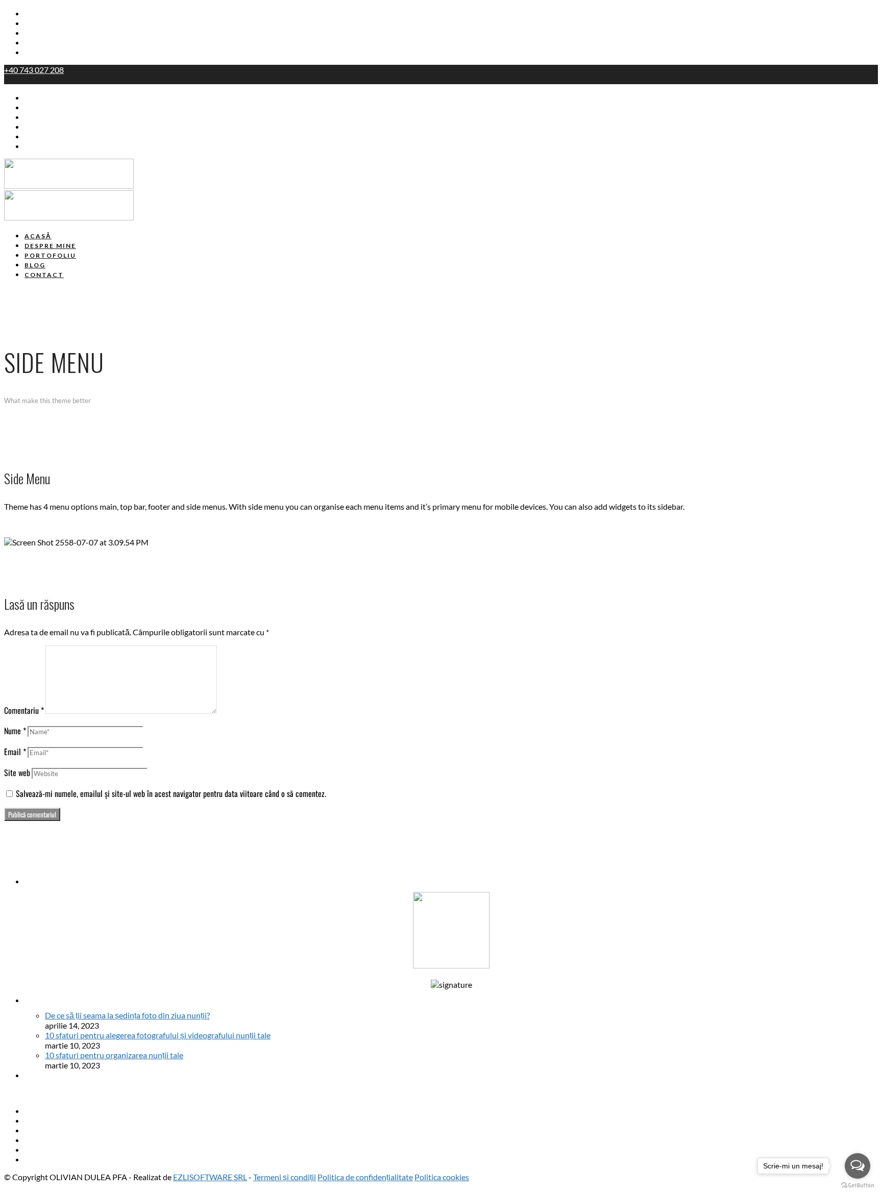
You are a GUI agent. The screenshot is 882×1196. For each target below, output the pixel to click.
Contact (39, 52)
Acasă (35, 14)
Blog (32, 43)
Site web (17, 772)
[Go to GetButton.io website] (857, 1185)
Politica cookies (441, 1177)
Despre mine (49, 23)
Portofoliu (43, 33)
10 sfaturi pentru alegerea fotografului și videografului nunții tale (158, 1035)
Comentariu (24, 710)
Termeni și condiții (284, 1177)
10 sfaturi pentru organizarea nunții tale (114, 1055)
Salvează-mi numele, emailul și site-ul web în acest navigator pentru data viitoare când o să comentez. (171, 793)
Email (15, 751)
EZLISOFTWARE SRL (210, 1177)
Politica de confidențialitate (365, 1177)
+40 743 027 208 (34, 69)
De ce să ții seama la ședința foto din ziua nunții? (127, 1015)
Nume (15, 731)
